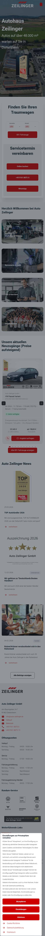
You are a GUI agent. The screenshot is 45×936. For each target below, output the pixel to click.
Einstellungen (21, 909)
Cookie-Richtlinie (13, 923)
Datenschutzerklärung (15, 928)
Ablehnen (21, 917)
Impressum (11, 932)
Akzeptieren (21, 902)
